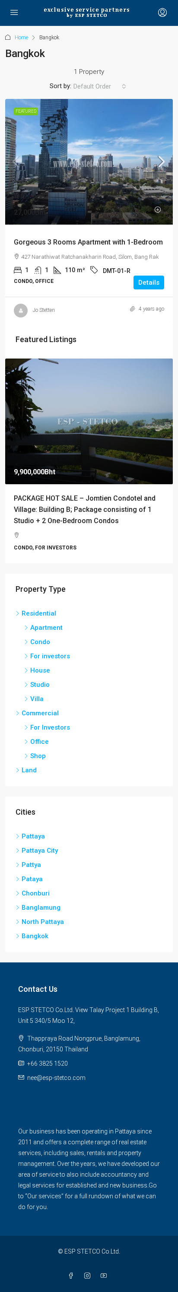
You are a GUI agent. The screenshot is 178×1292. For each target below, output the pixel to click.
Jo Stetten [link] (44, 310)
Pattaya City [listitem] (40, 850)
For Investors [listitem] (50, 727)
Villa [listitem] (37, 699)
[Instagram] (89, 1276)
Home (21, 38)
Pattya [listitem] (31, 865)
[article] (89, 461)
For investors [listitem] (50, 656)
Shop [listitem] (38, 756)
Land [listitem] (29, 770)
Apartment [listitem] (46, 628)
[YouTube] (105, 1276)
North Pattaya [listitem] (43, 922)
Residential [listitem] (39, 613)
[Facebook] (72, 1276)
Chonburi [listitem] (36, 893)
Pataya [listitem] (32, 879)
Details (148, 282)
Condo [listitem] (40, 642)
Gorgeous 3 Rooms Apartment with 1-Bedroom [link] (88, 242)
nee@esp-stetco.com (56, 1077)
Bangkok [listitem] (35, 936)
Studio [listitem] (40, 685)
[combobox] (99, 86)
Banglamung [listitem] (41, 907)
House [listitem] (40, 670)
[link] (89, 162)
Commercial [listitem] (40, 713)
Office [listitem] (39, 742)
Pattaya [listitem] (33, 836)
